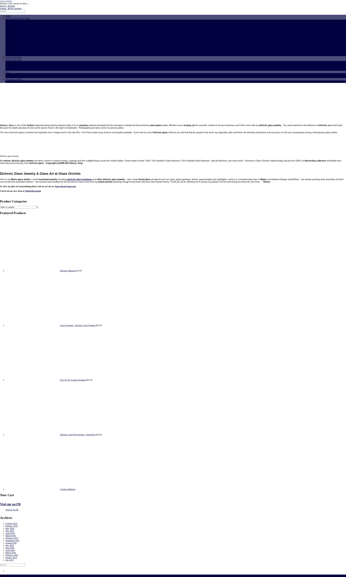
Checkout (15, 74)
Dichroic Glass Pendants (21, 21)
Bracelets (15, 38)
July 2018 (9, 545)
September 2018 (12, 540)
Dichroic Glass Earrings (21, 40)
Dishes (14, 55)
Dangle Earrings (23, 45)
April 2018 (10, 550)
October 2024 (11, 523)
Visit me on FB (10, 504)
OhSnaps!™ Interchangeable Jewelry (27, 23)
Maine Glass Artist (13, 60)
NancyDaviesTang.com (65, 186)
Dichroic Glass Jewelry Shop (17, 18)
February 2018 (11, 555)
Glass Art (15, 35)
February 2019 (11, 538)
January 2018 (11, 557)
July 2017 (9, 560)
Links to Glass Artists (20, 81)
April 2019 (10, 533)
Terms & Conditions (19, 69)
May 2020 (9, 528)
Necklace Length (18, 62)
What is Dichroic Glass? (21, 64)
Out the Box (14, 576)
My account (16, 77)
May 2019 (9, 531)
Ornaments (15, 52)
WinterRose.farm (33, 191)
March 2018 (10, 553)
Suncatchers (16, 50)
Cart (7, 72)
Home (8, 16)
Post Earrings (22, 43)
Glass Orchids (6, 1)
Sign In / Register (7, 6)
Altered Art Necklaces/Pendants (24, 33)
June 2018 (9, 548)
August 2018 (10, 543)
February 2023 (11, 526)
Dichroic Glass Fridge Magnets (24, 47)
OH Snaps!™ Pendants (26, 28)
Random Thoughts (13, 57)
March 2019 (10, 536)
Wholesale (15, 67)
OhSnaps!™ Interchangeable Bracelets (32, 25)
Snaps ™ (20, 30)
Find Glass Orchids (13, 79)
